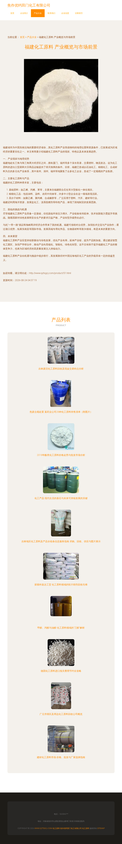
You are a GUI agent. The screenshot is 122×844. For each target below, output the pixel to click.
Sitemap (101, 828)
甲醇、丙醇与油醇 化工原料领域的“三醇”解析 (61, 627)
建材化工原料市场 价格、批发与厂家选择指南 (61, 757)
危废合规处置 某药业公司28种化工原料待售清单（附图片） (61, 411)
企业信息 (65, 13)
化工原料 (56, 828)
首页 (12, 13)
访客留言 (79, 13)
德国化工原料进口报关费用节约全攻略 (61, 671)
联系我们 (51, 13)
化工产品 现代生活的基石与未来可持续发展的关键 (61, 498)
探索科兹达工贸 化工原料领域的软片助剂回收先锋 (61, 584)
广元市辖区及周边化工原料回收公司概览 (61, 714)
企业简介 (24, 13)
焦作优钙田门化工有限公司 (71, 828)
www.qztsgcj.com (43, 828)
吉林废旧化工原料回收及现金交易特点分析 (61, 368)
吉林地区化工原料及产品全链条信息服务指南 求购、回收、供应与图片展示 (61, 541)
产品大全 (38, 13)
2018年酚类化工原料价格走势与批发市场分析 (61, 455)
